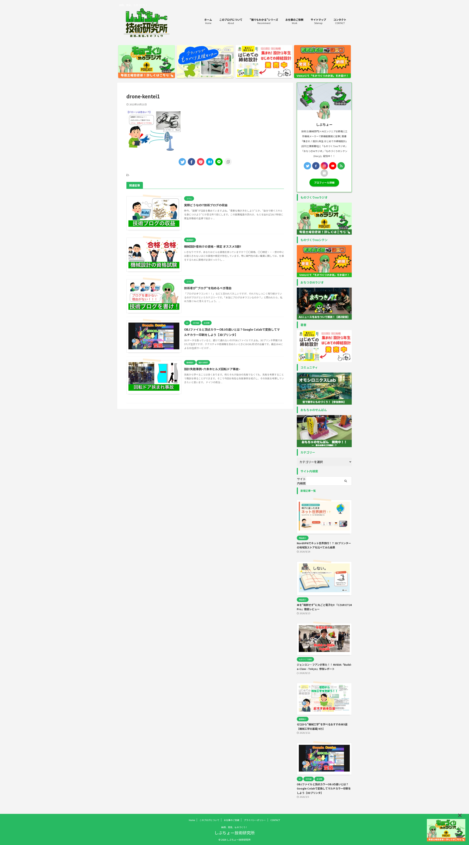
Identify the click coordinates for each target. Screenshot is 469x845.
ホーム (208, 21)
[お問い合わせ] (324, 173)
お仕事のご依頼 (294, 21)
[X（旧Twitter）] (307, 165)
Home (192, 820)
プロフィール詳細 (324, 182)
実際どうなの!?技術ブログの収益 (206, 205)
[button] (460, 815)
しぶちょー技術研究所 (234, 832)
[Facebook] (316, 165)
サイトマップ (318, 21)
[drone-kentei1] (209, 161)
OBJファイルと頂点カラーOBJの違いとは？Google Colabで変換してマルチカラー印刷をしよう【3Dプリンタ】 (324, 788)
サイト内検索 (301, 481)
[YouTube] (332, 165)
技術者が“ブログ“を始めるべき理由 (207, 288)
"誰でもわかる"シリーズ (264, 21)
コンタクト (339, 21)
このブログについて (230, 21)
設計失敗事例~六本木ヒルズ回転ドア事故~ (212, 369)
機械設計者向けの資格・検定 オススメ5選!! (212, 246)
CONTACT (275, 820)
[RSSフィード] (341, 165)
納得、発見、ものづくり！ (234, 827)
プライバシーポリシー (255, 820)
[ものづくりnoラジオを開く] (446, 830)
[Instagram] (324, 165)
